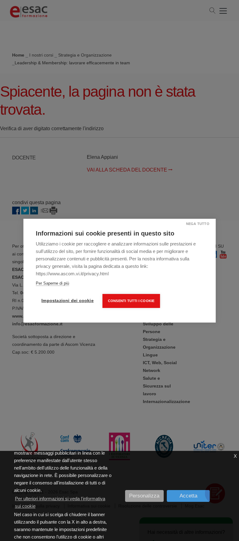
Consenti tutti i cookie (131, 301)
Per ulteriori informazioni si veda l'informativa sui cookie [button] (60, 502)
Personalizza (144, 496)
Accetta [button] (188, 496)
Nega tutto (197, 224)
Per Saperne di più (52, 283)
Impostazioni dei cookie (67, 300)
